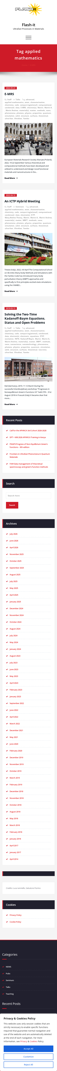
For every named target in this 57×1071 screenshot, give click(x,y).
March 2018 (15, 825)
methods (41, 110)
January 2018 (15, 838)
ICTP (33, 215)
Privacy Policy (15, 915)
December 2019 (16, 757)
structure (25, 116)
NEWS (8, 966)
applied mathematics (14, 102)
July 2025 (13, 581)
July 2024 (13, 635)
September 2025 (17, 567)
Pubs (8, 973)
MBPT (25, 220)
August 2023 (15, 655)
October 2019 (15, 771)
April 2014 (14, 859)
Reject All (28, 1064)
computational (45, 105)
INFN (17, 339)
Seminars (20, 206)
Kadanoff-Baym (27, 339)
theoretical (43, 116)
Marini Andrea (12, 110)
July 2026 (13, 534)
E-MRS (32, 65)
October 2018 (15, 805)
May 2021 (14, 737)
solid (17, 116)
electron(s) (31, 107)
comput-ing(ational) (28, 105)
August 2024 (15, 628)
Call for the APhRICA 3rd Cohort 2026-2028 (28, 430)
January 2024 (15, 649)
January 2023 (15, 696)
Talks (18, 99)
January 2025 (15, 601)
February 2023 (16, 689)
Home (24, 65)
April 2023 (14, 683)
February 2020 (16, 750)
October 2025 (15, 561)
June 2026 (14, 540)
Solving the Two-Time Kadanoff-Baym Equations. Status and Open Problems (25, 318)
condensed (9, 107)
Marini (40, 107)
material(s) (24, 110)
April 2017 (14, 845)
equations (34, 336)
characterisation (37, 102)
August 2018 (15, 811)
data (17, 107)
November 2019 (17, 764)
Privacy (23, 1041)
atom (27, 102)
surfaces (33, 116)
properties (37, 113)
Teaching (10, 994)
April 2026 (14, 547)
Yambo (26, 118)
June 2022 (14, 710)
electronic (24, 336)
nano (48, 110)
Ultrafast (18, 118)
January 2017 (15, 852)
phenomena (10, 113)
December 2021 (16, 730)
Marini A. (48, 107)
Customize (28, 1056)
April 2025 (14, 595)
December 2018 (16, 791)
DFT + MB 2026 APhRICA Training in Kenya (28, 437)
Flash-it (28, 24)
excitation (9, 339)
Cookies (33, 1041)
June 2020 (14, 744)
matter (33, 110)
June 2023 (14, 669)
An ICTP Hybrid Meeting (22, 201)
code (17, 105)
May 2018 (14, 818)
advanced (30, 99)
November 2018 (17, 798)
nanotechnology (29, 344)
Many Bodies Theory (13, 217)
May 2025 (14, 588)
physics (28, 113)
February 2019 (16, 784)
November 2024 (17, 615)
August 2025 (15, 574)
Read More (10, 178)
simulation (9, 116)
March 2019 (15, 777)
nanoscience (15, 344)
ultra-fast (9, 118)
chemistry (9, 105)
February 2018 (16, 832)
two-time (42, 349)
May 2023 (14, 676)
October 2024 (15, 622)
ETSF (42, 336)
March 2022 (15, 723)
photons (20, 113)
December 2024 (16, 608)
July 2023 (13, 662)
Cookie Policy (15, 921)
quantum (47, 113)
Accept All (28, 1048)
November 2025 (17, 554)
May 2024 (14, 642)
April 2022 (14, 716)
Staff (9, 99)
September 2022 (17, 703)
